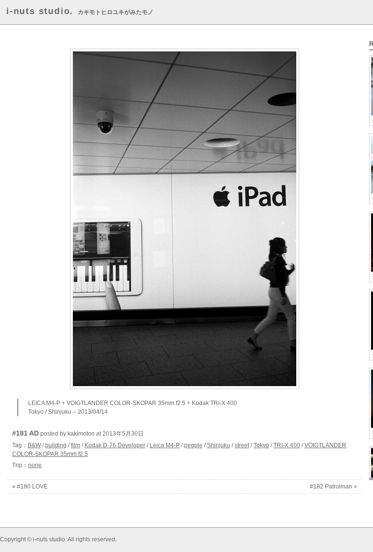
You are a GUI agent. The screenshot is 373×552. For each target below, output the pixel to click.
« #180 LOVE (30, 486)
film (75, 445)
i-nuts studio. (39, 11)
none (35, 465)
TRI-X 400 (286, 445)
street (242, 445)
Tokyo (261, 445)
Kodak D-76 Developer (115, 445)
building (56, 445)
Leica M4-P (165, 445)
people (193, 445)
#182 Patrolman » (333, 486)
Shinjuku (218, 445)
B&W (34, 445)
